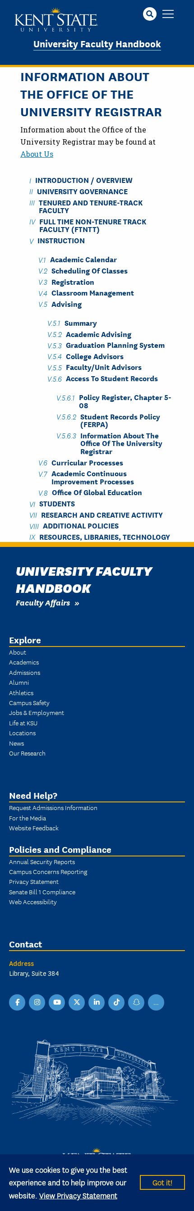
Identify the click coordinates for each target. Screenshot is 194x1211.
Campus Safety (29, 702)
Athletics (21, 692)
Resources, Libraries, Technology (104, 536)
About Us (36, 154)
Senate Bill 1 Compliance (42, 892)
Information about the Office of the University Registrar (121, 442)
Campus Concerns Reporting (48, 871)
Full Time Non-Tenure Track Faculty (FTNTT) (92, 224)
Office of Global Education (97, 492)
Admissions (24, 672)
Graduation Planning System (115, 345)
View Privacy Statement (78, 1195)
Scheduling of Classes (89, 270)
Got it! (162, 1182)
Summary (81, 322)
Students (57, 503)
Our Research (27, 753)
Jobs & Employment (36, 712)
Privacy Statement (34, 881)
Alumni (19, 682)
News (16, 743)
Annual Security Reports (42, 861)
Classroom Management (92, 292)
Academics (24, 662)
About (17, 652)
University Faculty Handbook (97, 43)
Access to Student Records (112, 378)
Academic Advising (98, 333)
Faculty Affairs (43, 602)
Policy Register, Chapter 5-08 (125, 401)
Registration (72, 281)
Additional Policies (81, 525)
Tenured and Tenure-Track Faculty (91, 205)
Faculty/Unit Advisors (104, 367)
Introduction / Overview (84, 180)
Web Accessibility (33, 901)
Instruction (61, 240)
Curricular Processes (87, 462)
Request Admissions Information (53, 807)
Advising (66, 303)
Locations (22, 733)
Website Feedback (34, 828)
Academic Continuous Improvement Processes (92, 477)
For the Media (27, 818)
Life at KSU (23, 723)
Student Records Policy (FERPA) (120, 419)
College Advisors (95, 355)
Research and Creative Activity (102, 514)
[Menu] (168, 14)
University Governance (82, 190)
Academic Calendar (83, 259)
